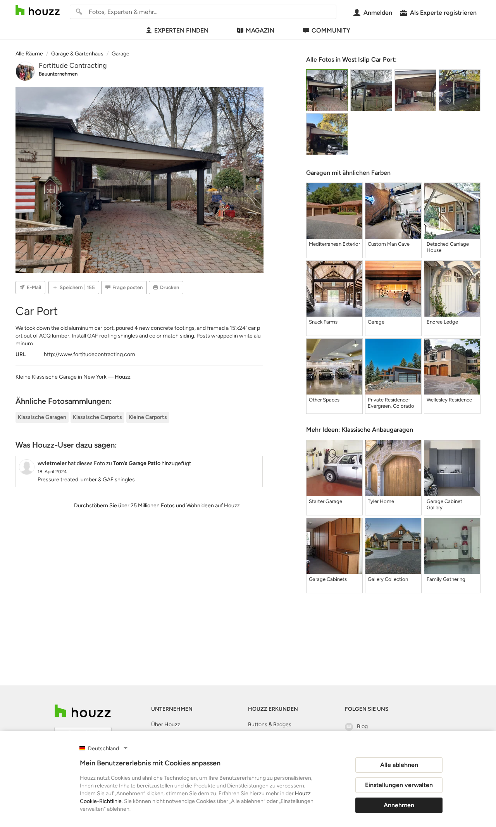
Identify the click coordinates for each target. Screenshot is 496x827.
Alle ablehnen (399, 764)
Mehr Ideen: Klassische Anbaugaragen (359, 429)
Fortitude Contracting (73, 65)
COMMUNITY (331, 30)
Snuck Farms (323, 322)
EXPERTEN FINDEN (181, 30)
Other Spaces (324, 400)
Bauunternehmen (58, 74)
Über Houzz (165, 724)
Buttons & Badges (269, 724)
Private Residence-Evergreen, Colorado (391, 403)
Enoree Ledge (442, 322)
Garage (376, 322)
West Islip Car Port (368, 59)
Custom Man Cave (389, 244)
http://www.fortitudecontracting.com (89, 354)
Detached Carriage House (448, 247)
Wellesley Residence (449, 400)
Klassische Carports (97, 417)
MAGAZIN (260, 30)
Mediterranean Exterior (334, 244)
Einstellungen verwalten (399, 785)
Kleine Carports (148, 417)
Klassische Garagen (42, 417)
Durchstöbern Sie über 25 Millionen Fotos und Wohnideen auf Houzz (157, 505)
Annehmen (399, 805)
